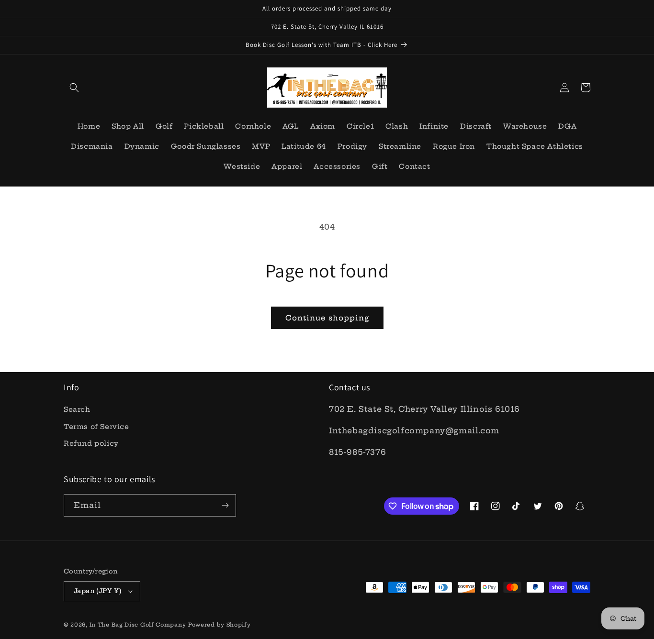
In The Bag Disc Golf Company (138, 624)
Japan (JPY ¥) (97, 591)
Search (77, 409)
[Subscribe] (225, 505)
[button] (74, 87)
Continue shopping (327, 317)
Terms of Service (96, 426)
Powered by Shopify (219, 624)
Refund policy (91, 443)
